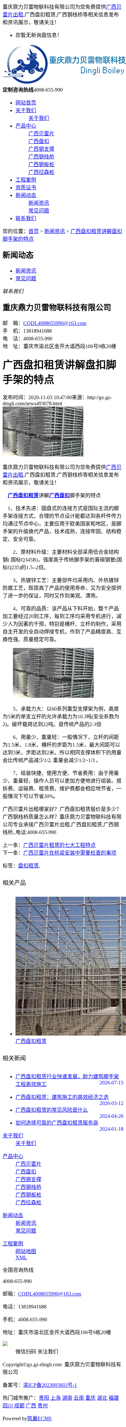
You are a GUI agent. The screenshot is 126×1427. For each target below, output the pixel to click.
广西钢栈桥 (41, 156)
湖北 (102, 1398)
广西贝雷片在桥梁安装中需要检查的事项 (69, 853)
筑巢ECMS (39, 1418)
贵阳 (44, 1398)
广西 (31, 1405)
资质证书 (26, 187)
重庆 (90, 1398)
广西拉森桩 (41, 172)
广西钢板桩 (41, 164)
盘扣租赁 (28, 865)
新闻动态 (26, 195)
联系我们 (26, 218)
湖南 (67, 1398)
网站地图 (26, 1251)
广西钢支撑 (41, 149)
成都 (19, 1405)
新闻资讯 (38, 203)
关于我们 (26, 110)
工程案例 (26, 180)
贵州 (42, 1405)
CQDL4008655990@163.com (54, 323)
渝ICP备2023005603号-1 (50, 1385)
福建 (114, 1398)
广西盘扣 (38, 141)
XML (21, 1257)
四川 (8, 1405)
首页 (33, 231)
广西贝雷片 (41, 133)
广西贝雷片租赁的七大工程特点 (59, 845)
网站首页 (26, 102)
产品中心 (26, 126)
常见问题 (38, 210)
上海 (55, 1398)
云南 (79, 1398)
